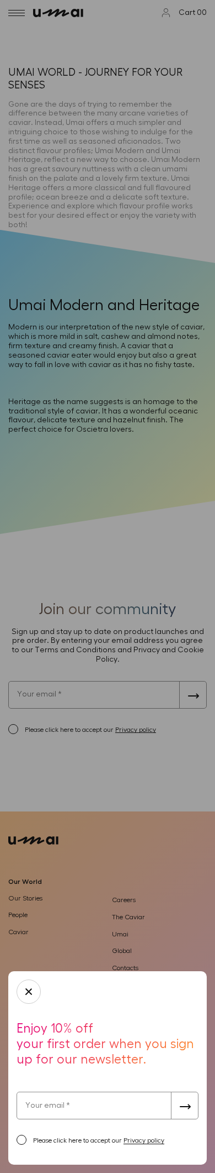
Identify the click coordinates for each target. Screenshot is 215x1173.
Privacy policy (143, 1140)
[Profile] (166, 12)
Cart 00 (193, 13)
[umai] (62, 13)
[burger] (16, 13)
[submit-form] (184, 1105)
